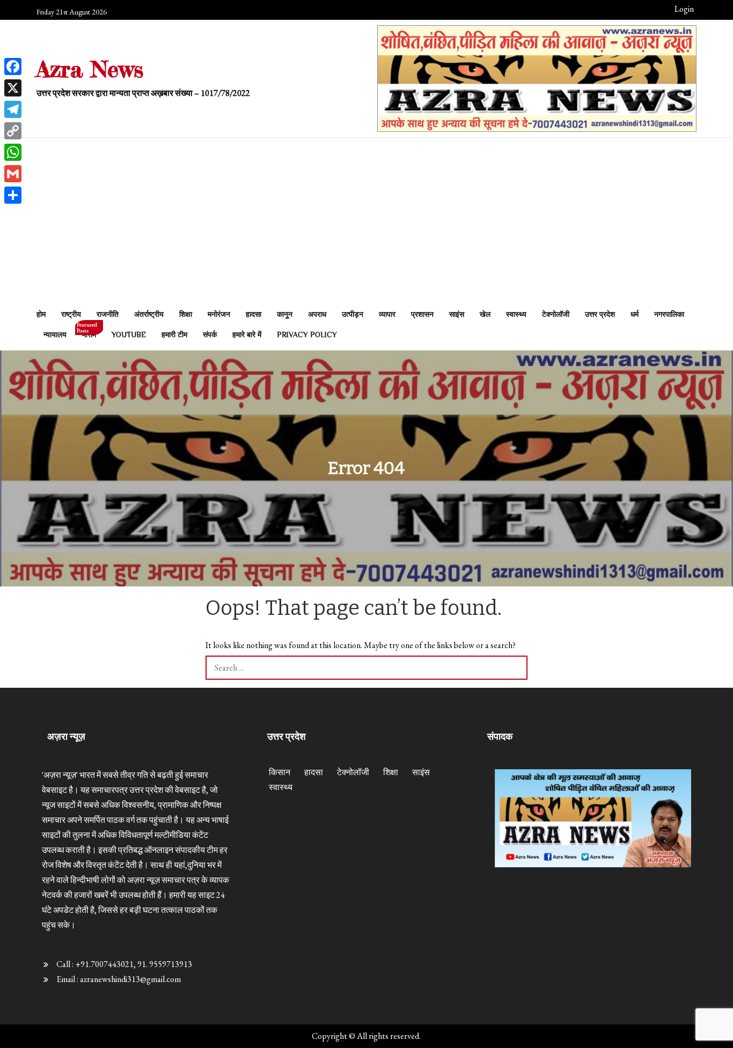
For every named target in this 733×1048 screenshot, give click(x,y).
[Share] (13, 195)
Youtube (129, 334)
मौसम (87, 331)
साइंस (456, 314)
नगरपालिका (669, 314)
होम (41, 314)
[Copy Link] (13, 131)
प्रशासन (422, 314)
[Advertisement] (366, 223)
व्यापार (387, 314)
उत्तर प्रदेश (600, 314)
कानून (284, 314)
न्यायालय (55, 334)
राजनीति (108, 314)
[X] (13, 88)
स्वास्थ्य (516, 314)
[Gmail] (13, 173)
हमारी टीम (174, 334)
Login (684, 8)
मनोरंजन (219, 314)
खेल (485, 314)
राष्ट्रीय (71, 314)
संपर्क (210, 334)
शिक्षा (185, 314)
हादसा (253, 314)
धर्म (635, 314)
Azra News (89, 69)
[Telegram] (13, 109)
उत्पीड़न (352, 314)
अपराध (317, 314)
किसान (279, 772)
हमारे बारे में (246, 334)
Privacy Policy (307, 334)
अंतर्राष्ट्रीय (149, 314)
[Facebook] (13, 66)
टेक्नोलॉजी (555, 314)
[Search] (515, 668)
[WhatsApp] (13, 152)
